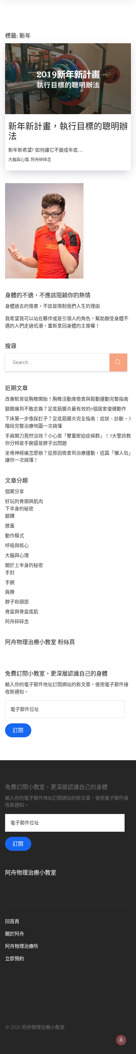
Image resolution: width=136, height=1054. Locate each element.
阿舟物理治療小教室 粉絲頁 (40, 642)
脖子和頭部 (17, 602)
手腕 (10, 582)
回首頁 (12, 921)
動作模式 (14, 536)
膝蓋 (10, 526)
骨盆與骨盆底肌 (21, 612)
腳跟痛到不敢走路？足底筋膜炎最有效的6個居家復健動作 (65, 409)
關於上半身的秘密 (24, 565)
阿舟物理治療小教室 (30, 873)
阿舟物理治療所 (21, 946)
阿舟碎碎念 (17, 621)
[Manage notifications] (121, 1040)
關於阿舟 (14, 934)
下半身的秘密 (19, 509)
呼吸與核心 (17, 545)
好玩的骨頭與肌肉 (24, 501)
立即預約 (14, 958)
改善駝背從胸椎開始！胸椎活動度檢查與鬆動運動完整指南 (66, 399)
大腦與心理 (17, 555)
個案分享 (14, 491)
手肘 (10, 572)
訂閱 (18, 730)
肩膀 (10, 592)
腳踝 (10, 516)
